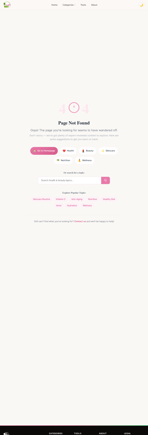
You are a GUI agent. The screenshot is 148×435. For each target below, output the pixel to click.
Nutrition (92, 199)
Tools (83, 5)
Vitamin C (61, 199)
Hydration (72, 205)
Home (54, 5)
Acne (58, 205)
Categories (68, 5)
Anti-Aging (76, 199)
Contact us (80, 221)
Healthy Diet (109, 199)
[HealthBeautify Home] (6, 5)
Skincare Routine (41, 199)
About (94, 5)
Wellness (87, 205)
